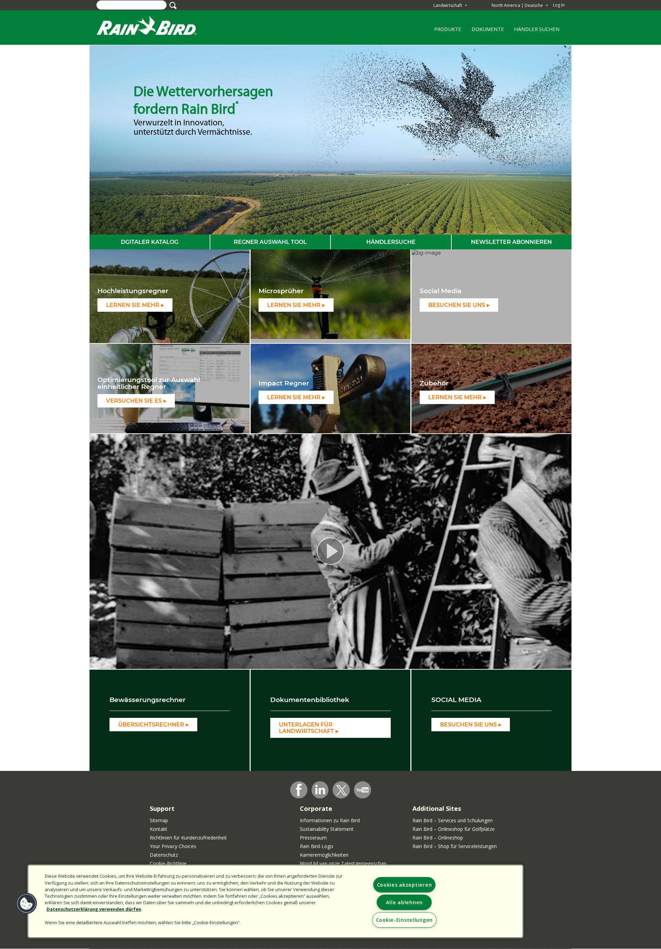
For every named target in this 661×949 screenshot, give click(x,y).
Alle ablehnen (404, 902)
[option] (330, 140)
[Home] (153, 27)
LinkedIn (320, 789)
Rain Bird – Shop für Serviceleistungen (454, 846)
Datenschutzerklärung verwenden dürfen (93, 909)
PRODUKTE (445, 31)
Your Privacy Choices (173, 846)
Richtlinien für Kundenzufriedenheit (188, 837)
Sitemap (159, 820)
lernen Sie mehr (132, 305)
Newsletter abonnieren (511, 242)
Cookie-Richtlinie (168, 863)
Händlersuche (391, 242)
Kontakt (158, 829)
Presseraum (313, 837)
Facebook (299, 790)
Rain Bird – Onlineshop (437, 837)
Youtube (362, 790)
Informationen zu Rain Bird (330, 820)
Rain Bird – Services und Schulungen (452, 820)
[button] (26, 904)
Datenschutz (164, 855)
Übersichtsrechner (151, 724)
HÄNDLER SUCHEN (536, 28)
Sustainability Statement (327, 829)
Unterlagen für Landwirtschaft (306, 727)
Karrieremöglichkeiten (324, 855)
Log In (559, 5)
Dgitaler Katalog (149, 242)
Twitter (341, 790)
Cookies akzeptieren (404, 884)
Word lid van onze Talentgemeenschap (343, 863)
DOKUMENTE (488, 28)
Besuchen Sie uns (456, 305)
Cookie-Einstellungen (404, 920)
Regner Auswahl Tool (270, 242)
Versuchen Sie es (134, 401)
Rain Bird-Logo (316, 846)
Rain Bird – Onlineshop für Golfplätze (453, 829)
